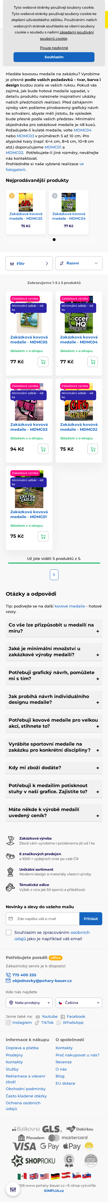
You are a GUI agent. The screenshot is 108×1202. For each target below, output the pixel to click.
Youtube (50, 1016)
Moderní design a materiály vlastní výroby (55, 874)
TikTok (47, 1022)
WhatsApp (73, 1022)
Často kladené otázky (26, 1096)
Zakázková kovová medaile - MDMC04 (69, 216)
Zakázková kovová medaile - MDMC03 (29, 427)
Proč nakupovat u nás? (77, 1055)
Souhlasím (54, 57)
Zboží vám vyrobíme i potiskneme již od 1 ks (57, 843)
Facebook (76, 1016)
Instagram (22, 1022)
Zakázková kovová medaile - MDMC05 (29, 339)
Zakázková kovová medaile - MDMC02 (25, 216)
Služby (12, 1069)
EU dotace (65, 1083)
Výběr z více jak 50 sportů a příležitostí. (52, 889)
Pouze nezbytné (54, 48)
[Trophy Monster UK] (34, 1176)
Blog (60, 1076)
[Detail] (43, 362)
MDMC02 (14, 152)
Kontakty (14, 1062)
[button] (54, 239)
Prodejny (14, 1055)
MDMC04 (83, 130)
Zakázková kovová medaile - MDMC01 (29, 514)
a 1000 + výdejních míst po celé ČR (49, 859)
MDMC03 (25, 135)
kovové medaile (70, 606)
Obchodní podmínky (26, 1088)
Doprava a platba (22, 1047)
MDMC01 (53, 147)
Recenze (64, 1062)
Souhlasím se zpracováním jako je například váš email (52, 935)
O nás (61, 1069)
